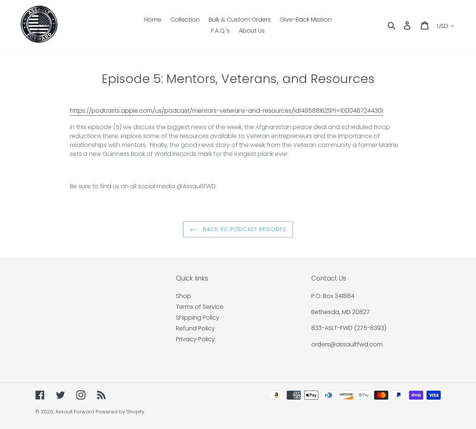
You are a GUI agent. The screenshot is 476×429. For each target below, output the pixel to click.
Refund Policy (195, 328)
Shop (183, 296)
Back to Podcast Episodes (243, 229)
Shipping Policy (197, 317)
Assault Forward (74, 411)
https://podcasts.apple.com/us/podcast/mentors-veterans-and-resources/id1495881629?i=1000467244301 (226, 110)
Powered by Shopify (120, 411)
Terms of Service (199, 306)
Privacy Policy (195, 339)
